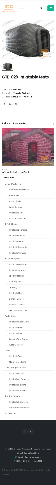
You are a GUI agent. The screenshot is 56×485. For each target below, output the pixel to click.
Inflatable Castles (17, 235)
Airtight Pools (15, 201)
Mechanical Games (18, 310)
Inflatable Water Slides (19, 322)
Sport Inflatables (16, 276)
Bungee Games (16, 299)
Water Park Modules (18, 218)
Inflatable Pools (16, 327)
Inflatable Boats (16, 213)
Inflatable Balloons (17, 385)
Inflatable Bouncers (18, 230)
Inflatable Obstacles (18, 264)
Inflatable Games (13, 224)
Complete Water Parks (19, 190)
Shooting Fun (15, 287)
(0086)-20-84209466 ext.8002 (29, 461)
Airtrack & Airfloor (17, 304)
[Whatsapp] (10, 103)
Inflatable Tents (16, 356)
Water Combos (16, 345)
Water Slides (10, 316)
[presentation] (49, 124)
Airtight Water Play (13, 184)
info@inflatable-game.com (29, 457)
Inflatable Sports (12, 258)
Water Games (15, 207)
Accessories (10, 413)
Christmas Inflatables (19, 408)
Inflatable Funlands (18, 247)
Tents (7, 350)
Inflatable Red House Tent (15, 172)
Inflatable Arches (17, 373)
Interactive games (17, 270)
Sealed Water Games (18, 339)
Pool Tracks (14, 195)
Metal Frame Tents (17, 362)
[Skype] (4, 103)
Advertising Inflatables (15, 367)
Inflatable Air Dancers (19, 379)
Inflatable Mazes (16, 293)
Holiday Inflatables (13, 396)
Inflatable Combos (17, 253)
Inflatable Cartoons (18, 390)
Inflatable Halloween (18, 402)
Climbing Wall (15, 281)
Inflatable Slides (16, 241)
